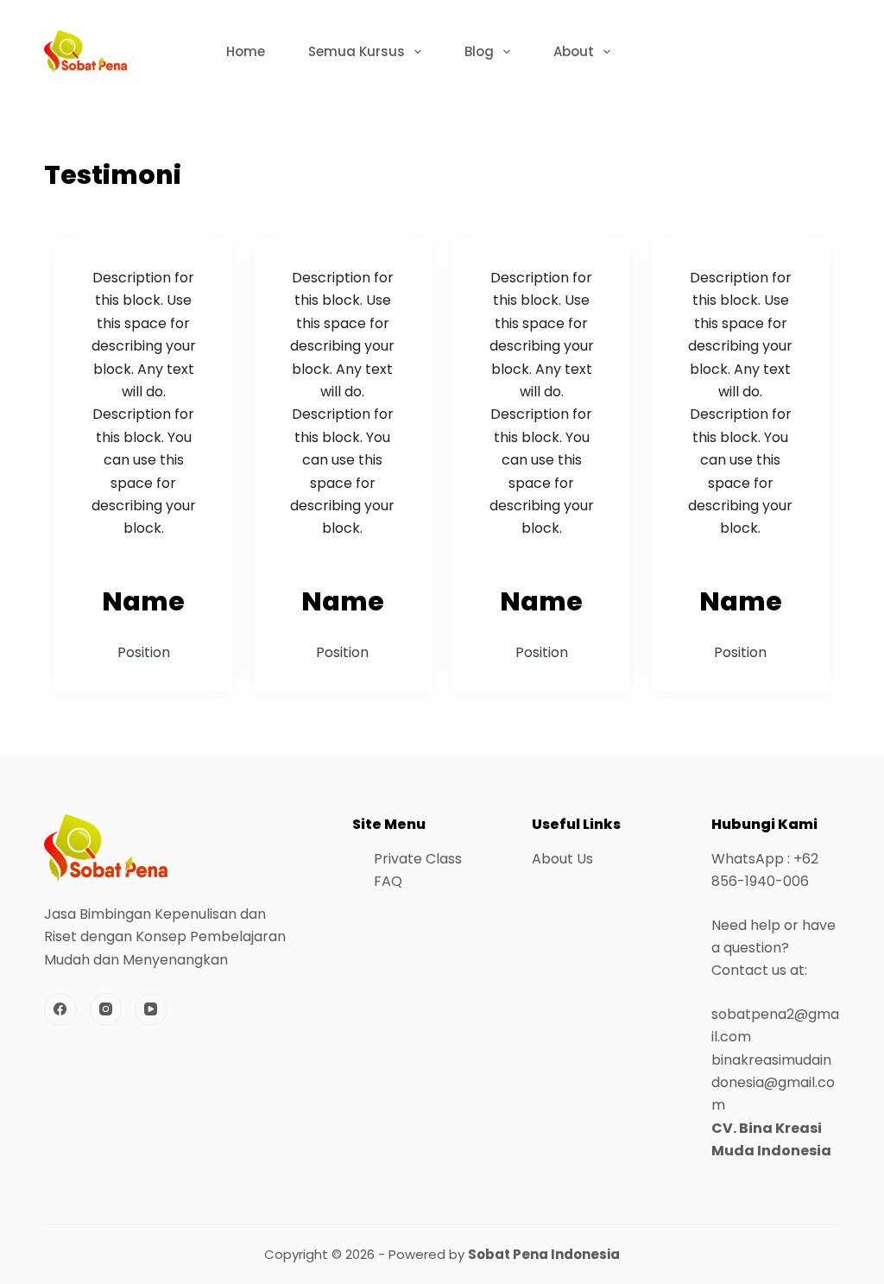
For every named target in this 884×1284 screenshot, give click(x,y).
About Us (562, 859)
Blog (479, 51)
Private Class (418, 859)
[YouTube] (151, 1009)
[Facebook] (60, 1009)
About (573, 51)
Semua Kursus (356, 51)
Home (245, 51)
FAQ (388, 881)
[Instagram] (106, 1009)
